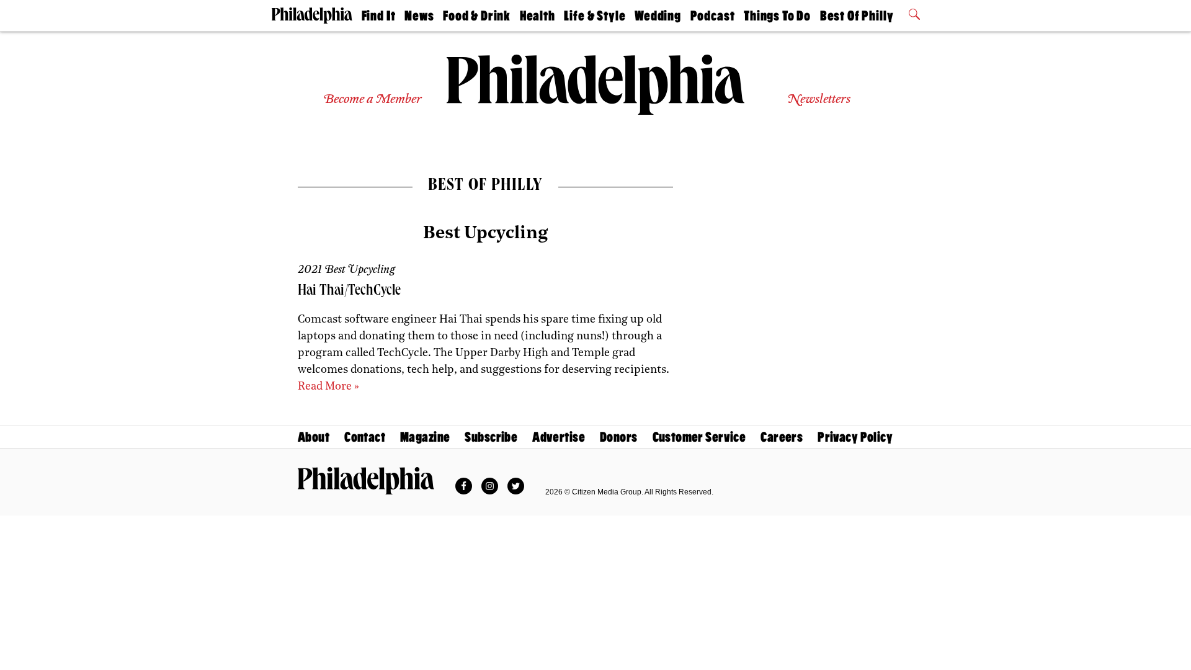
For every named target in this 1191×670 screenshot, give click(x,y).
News (419, 16)
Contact (364, 437)
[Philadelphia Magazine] (366, 480)
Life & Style (594, 16)
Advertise (558, 437)
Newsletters (818, 99)
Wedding (658, 16)
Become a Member (372, 99)
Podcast (712, 16)
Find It (379, 16)
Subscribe (491, 437)
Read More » (328, 387)
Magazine (425, 437)
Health (537, 16)
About (313, 437)
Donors (619, 437)
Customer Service (699, 437)
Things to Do (777, 16)
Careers (782, 437)
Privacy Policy (855, 437)
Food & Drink (477, 16)
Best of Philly (857, 16)
